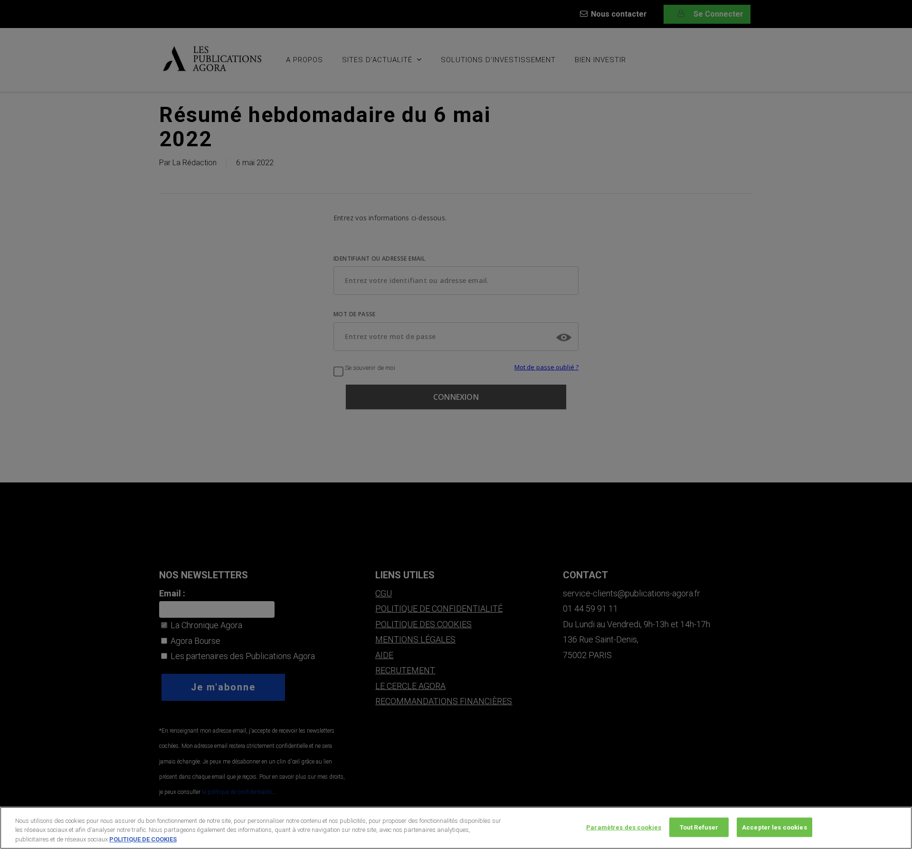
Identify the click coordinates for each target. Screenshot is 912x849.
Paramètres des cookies (623, 826)
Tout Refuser (699, 826)
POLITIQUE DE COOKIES (143, 839)
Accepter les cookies (774, 826)
